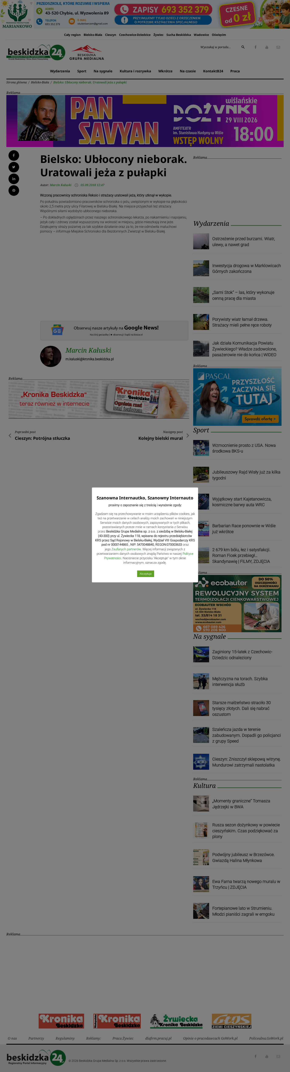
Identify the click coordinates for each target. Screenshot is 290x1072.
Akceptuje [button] (146, 573)
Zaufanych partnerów (126, 549)
